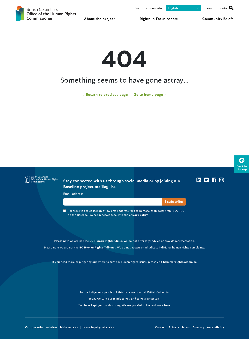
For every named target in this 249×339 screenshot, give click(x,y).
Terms (186, 327)
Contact (160, 327)
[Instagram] (221, 180)
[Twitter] (206, 180)
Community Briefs (217, 19)
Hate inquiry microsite (98, 327)
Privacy (174, 327)
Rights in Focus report (159, 19)
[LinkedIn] (198, 180)
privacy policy (138, 214)
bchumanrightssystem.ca (180, 261)
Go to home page (148, 94)
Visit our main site (148, 8)
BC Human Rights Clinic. (106, 240)
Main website (69, 327)
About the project (99, 19)
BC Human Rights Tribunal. (97, 247)
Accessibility (215, 327)
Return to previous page (107, 94)
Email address (73, 193)
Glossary (198, 327)
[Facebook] (214, 180)
